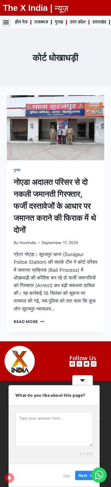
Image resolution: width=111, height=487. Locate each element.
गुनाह (59, 22)
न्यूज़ (61, 8)
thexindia (27, 242)
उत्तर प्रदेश (78, 22)
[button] (6, 22)
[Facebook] (72, 364)
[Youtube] (86, 364)
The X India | (27, 8)
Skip (67, 475)
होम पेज (21, 22)
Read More (29, 321)
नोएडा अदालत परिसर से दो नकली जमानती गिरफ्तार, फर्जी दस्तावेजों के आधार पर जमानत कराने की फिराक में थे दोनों (55, 206)
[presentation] (55, 127)
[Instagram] (93, 364)
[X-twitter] (79, 364)
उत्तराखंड (99, 22)
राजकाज (41, 22)
